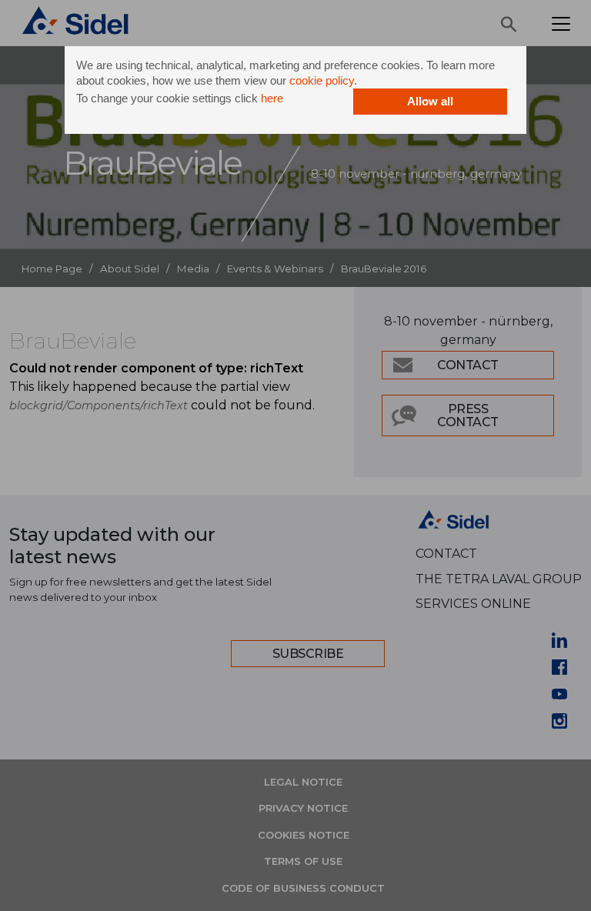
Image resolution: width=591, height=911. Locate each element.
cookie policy (321, 80)
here (272, 98)
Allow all (430, 101)
